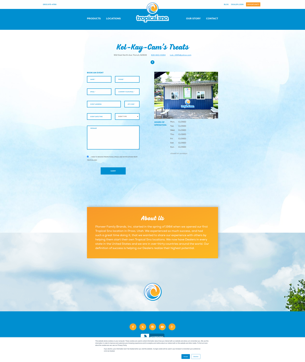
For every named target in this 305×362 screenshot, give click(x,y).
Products (94, 18)
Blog (226, 4)
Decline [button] (195, 356)
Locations (113, 18)
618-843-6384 (158, 55)
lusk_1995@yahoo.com (180, 55)
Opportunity (253, 4)
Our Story (193, 18)
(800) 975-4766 (49, 4)
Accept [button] (185, 356)
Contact (212, 18)
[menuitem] (96, 18)
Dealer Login (237, 4)
